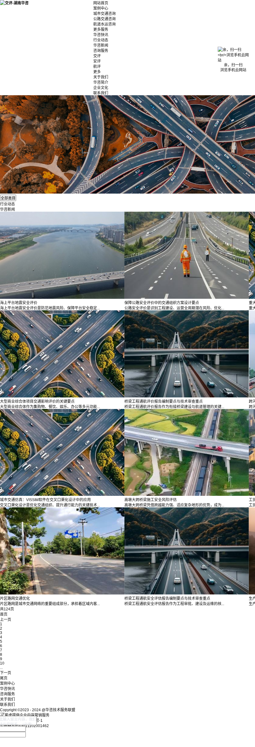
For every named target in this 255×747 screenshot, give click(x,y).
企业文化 (100, 88)
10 (2, 663)
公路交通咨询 (104, 19)
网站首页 (100, 3)
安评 (97, 61)
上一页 (5, 620)
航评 (97, 66)
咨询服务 (100, 51)
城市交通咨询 (104, 14)
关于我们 (100, 77)
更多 (97, 72)
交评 (97, 56)
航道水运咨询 (104, 24)
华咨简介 (100, 82)
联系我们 (100, 93)
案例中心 (100, 8)
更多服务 (100, 29)
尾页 (3, 678)
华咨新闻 (100, 45)
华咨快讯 (100, 35)
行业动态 (100, 40)
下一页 (5, 673)
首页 (3, 614)
